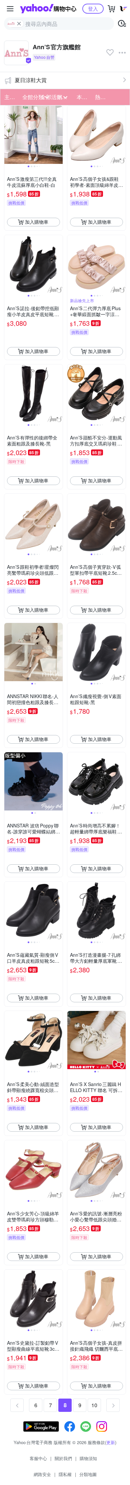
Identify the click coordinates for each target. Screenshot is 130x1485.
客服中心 (38, 1458)
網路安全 (42, 1474)
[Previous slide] (8, 134)
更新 (110, 1442)
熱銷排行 (102, 97)
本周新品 (84, 97)
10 (94, 1405)
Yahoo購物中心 (48, 8)
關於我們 (63, 1458)
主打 (9, 97)
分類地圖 (88, 1474)
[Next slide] (58, 134)
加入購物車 (36, 221)
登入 (93, 8)
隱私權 (65, 1474)
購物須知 (88, 1458)
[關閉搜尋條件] (19, 24)
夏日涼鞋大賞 (31, 80)
